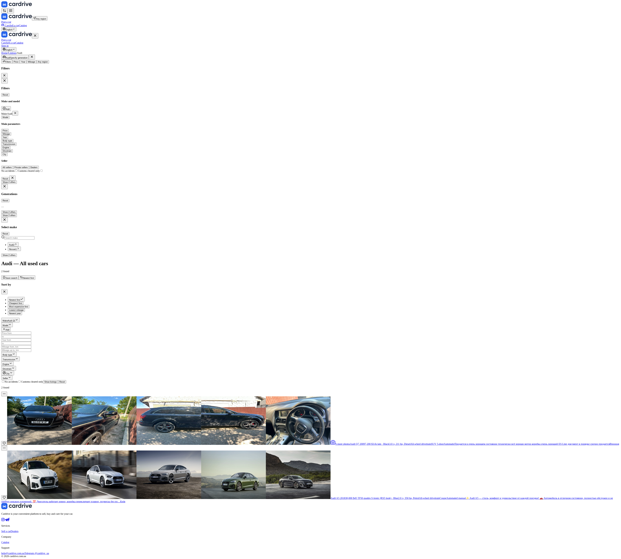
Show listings (50, 382)
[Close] (35, 35)
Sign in (5, 45)
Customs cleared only (32, 381)
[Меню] (4, 394)
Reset (5, 95)
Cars (7, 25)
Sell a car (14, 25)
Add (8, 109)
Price (16, 62)
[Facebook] (9, 520)
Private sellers (21, 167)
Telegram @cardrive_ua (36, 553)
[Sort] (4, 10)
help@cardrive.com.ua (12, 553)
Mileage (31, 62)
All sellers (7, 167)
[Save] (4, 443)
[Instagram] (3, 520)
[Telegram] (6, 520)
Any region (43, 62)
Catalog (23, 25)
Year (23, 62)
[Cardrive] (16, 6)
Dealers (34, 167)
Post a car (6, 22)
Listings (12, 53)
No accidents (11, 381)
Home (4, 53)
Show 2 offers (9, 182)
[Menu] (10, 10)
